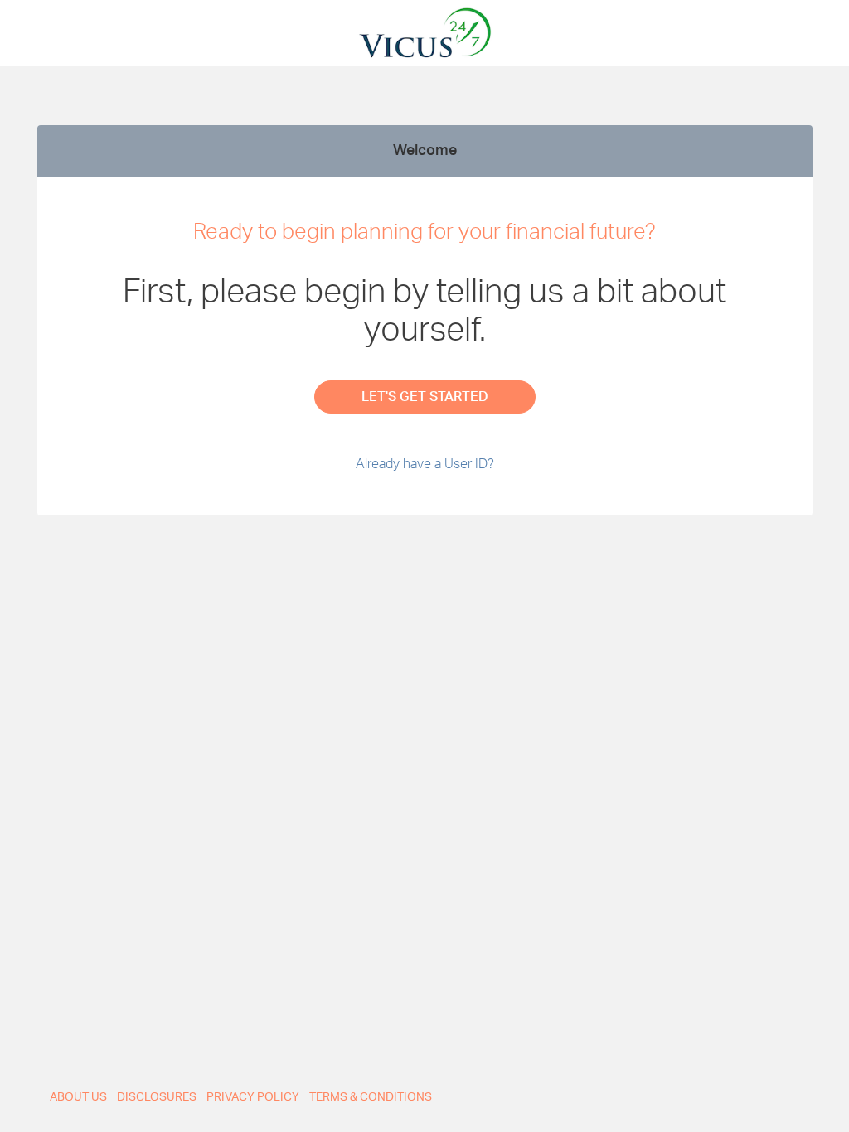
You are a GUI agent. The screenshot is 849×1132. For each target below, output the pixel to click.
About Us (78, 1097)
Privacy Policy (252, 1097)
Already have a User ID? (425, 464)
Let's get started (424, 397)
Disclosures (156, 1097)
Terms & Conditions (370, 1097)
